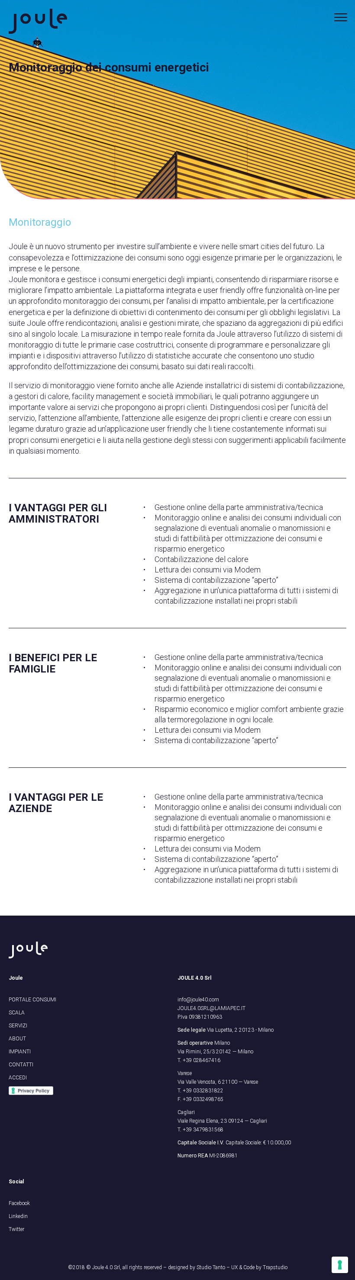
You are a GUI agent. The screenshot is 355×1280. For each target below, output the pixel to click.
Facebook (19, 1203)
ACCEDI (18, 1078)
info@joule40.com (198, 1000)
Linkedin (18, 1216)
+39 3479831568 (203, 1130)
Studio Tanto (211, 1267)
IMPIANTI (20, 1052)
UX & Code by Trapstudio (259, 1267)
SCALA (17, 1013)
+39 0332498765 (203, 1099)
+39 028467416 (201, 1060)
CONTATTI (21, 1065)
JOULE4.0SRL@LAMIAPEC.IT (211, 1008)
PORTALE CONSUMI (32, 1000)
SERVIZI (18, 1026)
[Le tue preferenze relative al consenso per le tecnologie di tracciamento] (340, 1265)
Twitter (16, 1229)
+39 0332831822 (203, 1091)
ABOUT (17, 1039)
